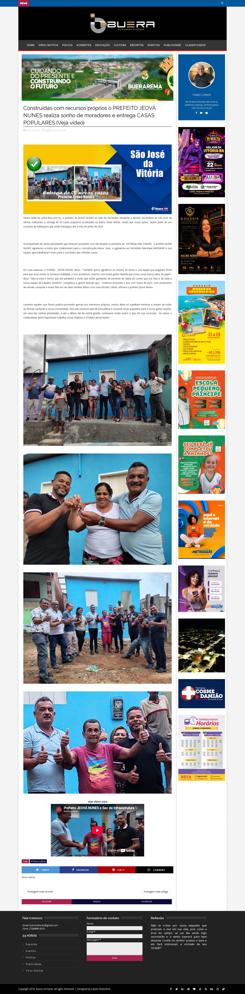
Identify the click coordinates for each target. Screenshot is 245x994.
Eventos (154, 45)
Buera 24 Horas (44, 988)
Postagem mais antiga (156, 891)
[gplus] (182, 988)
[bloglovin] (194, 988)
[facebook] (170, 988)
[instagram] (217, 988)
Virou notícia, (59, 130)
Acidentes (84, 45)
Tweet (45, 870)
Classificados (195, 45)
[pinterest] (188, 988)
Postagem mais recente (40, 891)
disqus (96, 901)
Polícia (67, 45)
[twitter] (176, 988)
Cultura (120, 45)
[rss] (205, 988)
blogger (46, 901)
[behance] (211, 988)
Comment (159, 870)
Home (30, 45)
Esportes (137, 45)
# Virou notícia (38, 861)
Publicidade (172, 45)
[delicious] (223, 988)
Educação (102, 45)
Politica (31, 957)
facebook (147, 901)
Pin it (121, 870)
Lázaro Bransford (100, 988)
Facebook (82, 870)
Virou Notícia (48, 45)
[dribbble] (200, 988)
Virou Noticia (34, 970)
